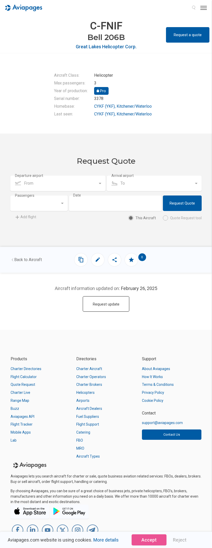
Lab (14, 440)
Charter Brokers (89, 384)
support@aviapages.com (162, 423)
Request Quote (182, 203)
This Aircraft (145, 218)
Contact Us (171, 434)
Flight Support (87, 424)
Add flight (28, 217)
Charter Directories (26, 369)
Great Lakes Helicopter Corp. (106, 46)
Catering (83, 432)
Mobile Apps (21, 432)
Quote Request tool (186, 218)
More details (106, 540)
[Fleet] (80, 259)
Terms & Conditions (158, 384)
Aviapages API (22, 416)
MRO (80, 448)
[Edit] (97, 259)
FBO (79, 440)
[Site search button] (194, 7)
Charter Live (20, 392)
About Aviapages (156, 369)
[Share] (114, 259)
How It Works (152, 377)
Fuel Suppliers (87, 416)
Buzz (15, 408)
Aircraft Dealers (89, 408)
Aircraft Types (88, 456)
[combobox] (57, 183)
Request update (106, 304)
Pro (102, 91)
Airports (82, 400)
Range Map (20, 400)
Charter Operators (91, 377)
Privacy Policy (153, 392)
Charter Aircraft (89, 369)
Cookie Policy (152, 400)
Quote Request (23, 384)
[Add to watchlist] (131, 259)
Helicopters (85, 392)
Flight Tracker (22, 424)
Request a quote (188, 35)
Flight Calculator (24, 377)
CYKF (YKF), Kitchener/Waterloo (123, 106)
